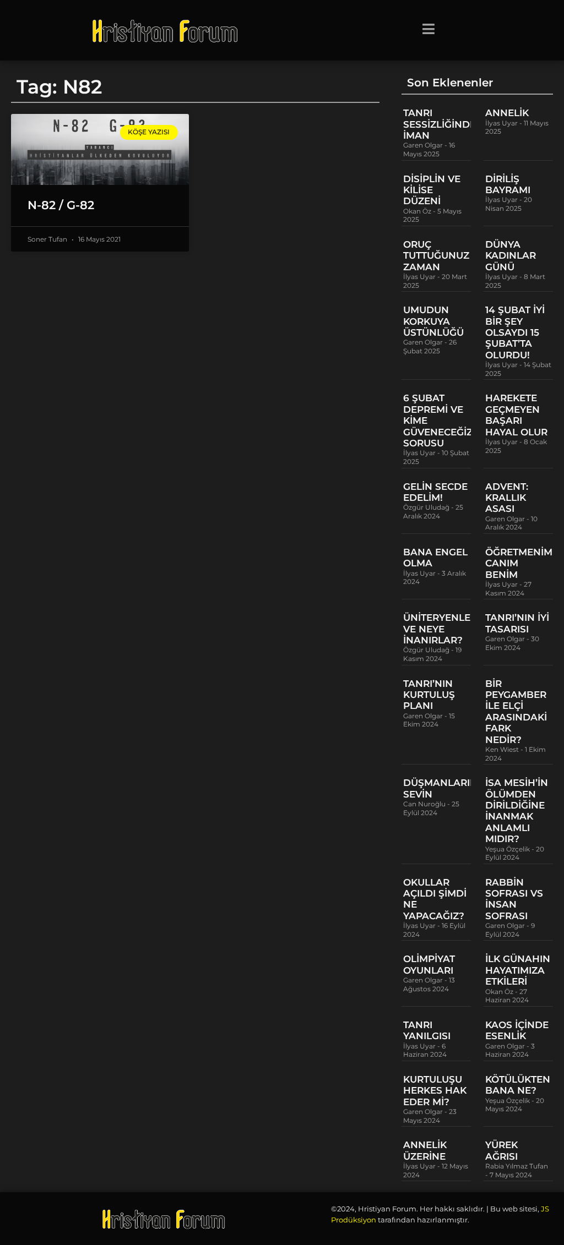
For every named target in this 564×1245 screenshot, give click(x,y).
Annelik (507, 112)
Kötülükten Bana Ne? (517, 1085)
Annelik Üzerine (425, 1150)
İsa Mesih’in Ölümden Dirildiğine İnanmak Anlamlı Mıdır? (516, 810)
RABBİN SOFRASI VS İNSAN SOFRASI (514, 899)
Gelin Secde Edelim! (435, 492)
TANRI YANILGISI (427, 1030)
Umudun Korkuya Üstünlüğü (433, 321)
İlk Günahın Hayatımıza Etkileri (517, 970)
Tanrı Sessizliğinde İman (439, 124)
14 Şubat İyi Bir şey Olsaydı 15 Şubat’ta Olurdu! (515, 332)
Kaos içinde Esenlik (517, 1030)
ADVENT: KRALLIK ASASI (506, 498)
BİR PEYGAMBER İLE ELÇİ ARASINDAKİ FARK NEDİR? (516, 711)
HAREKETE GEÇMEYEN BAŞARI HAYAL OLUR (516, 414)
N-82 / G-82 (61, 205)
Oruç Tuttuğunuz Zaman (436, 255)
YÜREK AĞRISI (501, 1150)
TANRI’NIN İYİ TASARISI (517, 623)
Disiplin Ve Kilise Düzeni (431, 190)
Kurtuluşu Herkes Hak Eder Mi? (435, 1090)
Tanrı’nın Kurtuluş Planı (429, 695)
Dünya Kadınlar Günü (510, 255)
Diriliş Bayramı (507, 184)
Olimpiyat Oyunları (429, 964)
